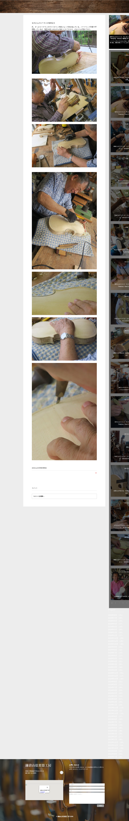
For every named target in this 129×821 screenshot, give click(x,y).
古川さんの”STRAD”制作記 (39, 467)
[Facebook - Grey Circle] (61, 772)
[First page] (111, 603)
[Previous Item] (112, 24)
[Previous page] (115, 603)
